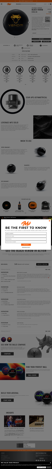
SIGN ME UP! (26, 244)
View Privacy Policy (26, 247)
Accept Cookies (41, 467)
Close (50, 463)
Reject (49, 467)
